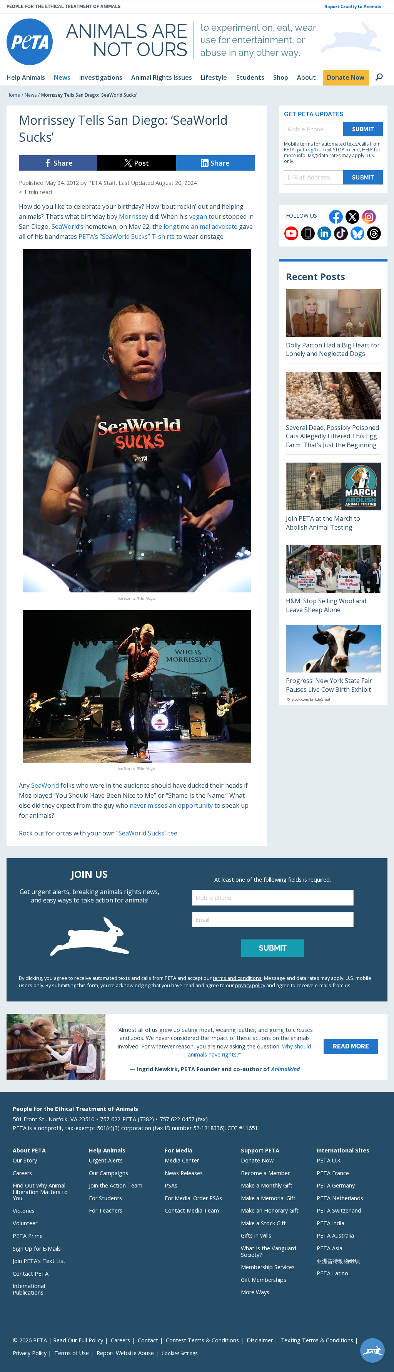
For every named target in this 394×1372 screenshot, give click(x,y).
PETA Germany (336, 1185)
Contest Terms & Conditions (202, 1340)
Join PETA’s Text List (39, 1261)
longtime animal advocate (200, 226)
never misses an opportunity (171, 805)
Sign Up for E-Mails (37, 1248)
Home (13, 95)
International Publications (29, 1289)
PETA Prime (28, 1235)
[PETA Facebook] (336, 217)
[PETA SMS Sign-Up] (308, 233)
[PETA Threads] (374, 233)
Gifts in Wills (256, 1235)
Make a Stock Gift (263, 1223)
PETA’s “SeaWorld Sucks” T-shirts (126, 236)
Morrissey (133, 216)
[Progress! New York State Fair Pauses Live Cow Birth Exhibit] (333, 665)
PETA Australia (335, 1235)
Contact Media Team (192, 1210)
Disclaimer (260, 1340)
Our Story (25, 1160)
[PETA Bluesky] (357, 233)
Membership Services (268, 1267)
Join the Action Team (115, 1185)
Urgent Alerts (106, 1160)
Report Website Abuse (125, 1353)
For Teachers (105, 1210)
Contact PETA (30, 1273)
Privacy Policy (30, 1353)
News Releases (184, 1173)
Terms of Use (71, 1353)
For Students (105, 1198)
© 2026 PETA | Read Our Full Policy (58, 1340)
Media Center (182, 1160)
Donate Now (257, 1160)
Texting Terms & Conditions (316, 1340)
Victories (24, 1210)
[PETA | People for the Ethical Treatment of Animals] (30, 41)
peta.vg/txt (308, 149)
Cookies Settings (179, 1353)
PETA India (330, 1223)
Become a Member (265, 1173)
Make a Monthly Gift (266, 1185)
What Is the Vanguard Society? (268, 1251)
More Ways (255, 1292)
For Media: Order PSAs (193, 1198)
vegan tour (205, 216)
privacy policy (250, 985)
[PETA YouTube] (291, 233)
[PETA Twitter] (352, 217)
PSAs (171, 1185)
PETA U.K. (329, 1160)
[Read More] (197, 1046)
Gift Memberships (263, 1279)
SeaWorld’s (67, 226)
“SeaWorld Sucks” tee (146, 833)
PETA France (333, 1173)
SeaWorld (45, 785)
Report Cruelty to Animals (352, 6)
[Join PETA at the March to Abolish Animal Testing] (333, 500)
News (31, 95)
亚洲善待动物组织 (338, 1261)
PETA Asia (329, 1248)
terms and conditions (237, 977)
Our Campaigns (108, 1173)
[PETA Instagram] (369, 217)
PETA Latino (332, 1273)
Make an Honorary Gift (270, 1210)
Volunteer (25, 1223)
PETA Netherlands (340, 1198)
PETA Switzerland (339, 1210)
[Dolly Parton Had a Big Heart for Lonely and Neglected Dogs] (333, 326)
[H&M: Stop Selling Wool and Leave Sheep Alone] (333, 581)
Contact (148, 1340)
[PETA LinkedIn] (324, 233)
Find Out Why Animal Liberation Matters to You (40, 1192)
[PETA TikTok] (341, 233)
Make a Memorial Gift (268, 1198)
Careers (22, 1173)
